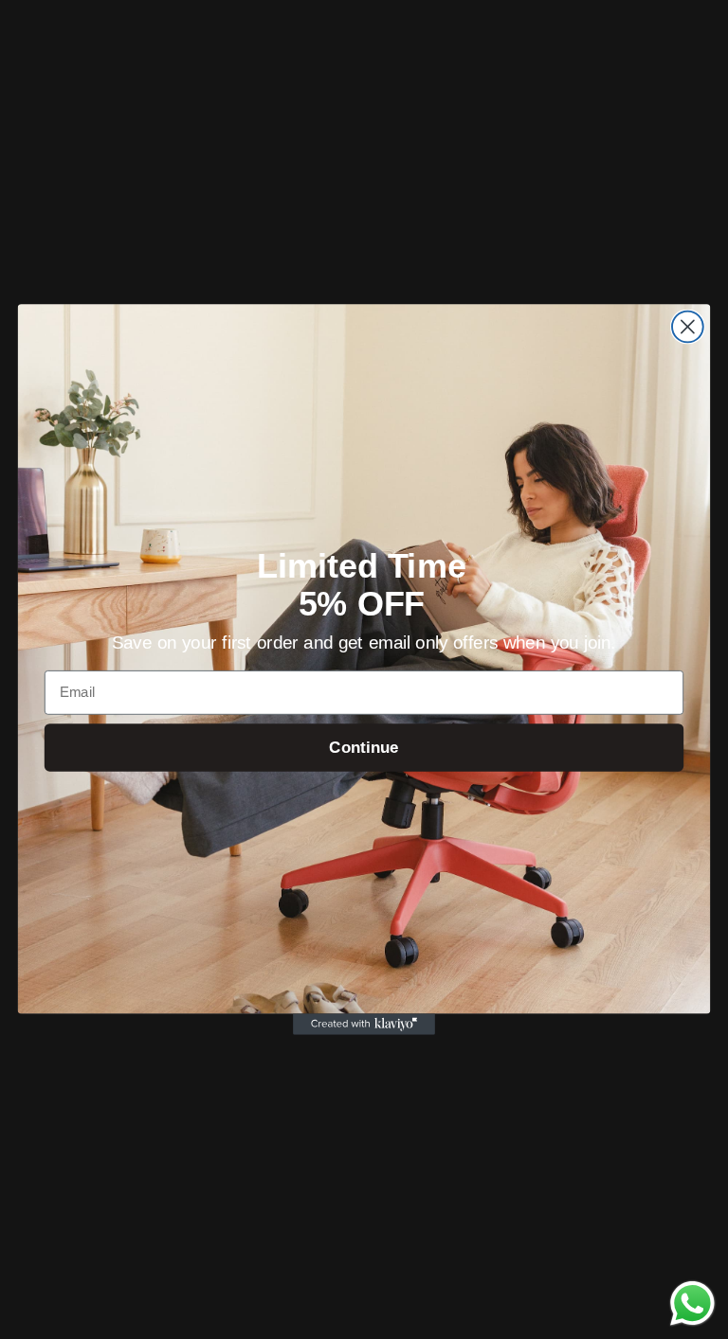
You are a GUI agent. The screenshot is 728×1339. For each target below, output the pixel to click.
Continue (363, 748)
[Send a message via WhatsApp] (692, 1303)
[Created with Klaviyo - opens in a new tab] (364, 1023)
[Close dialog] (687, 327)
